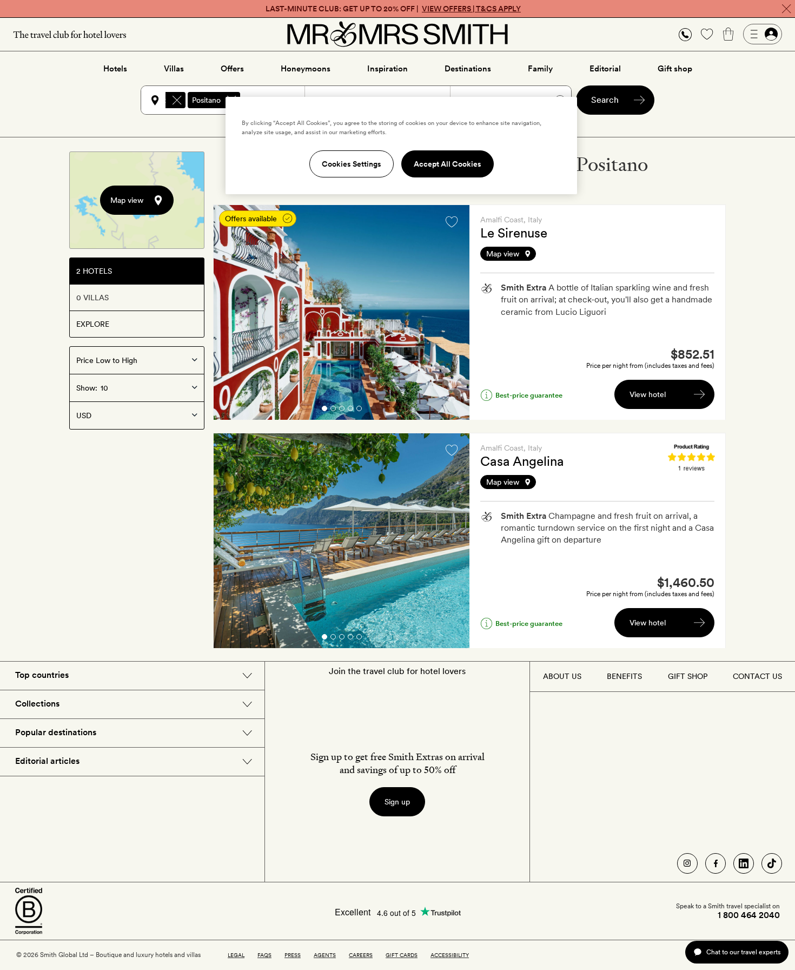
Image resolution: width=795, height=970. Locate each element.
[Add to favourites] (451, 222)
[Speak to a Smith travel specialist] (685, 34)
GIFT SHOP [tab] (687, 676)
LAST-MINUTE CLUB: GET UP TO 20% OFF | (393, 8)
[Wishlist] (707, 34)
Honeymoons (305, 69)
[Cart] (728, 34)
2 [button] (333, 410)
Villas (174, 69)
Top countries (42, 675)
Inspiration (387, 69)
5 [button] (359, 410)
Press (292, 955)
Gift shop (675, 69)
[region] (401, 145)
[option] (341, 312)
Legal (236, 955)
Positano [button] (206, 100)
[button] (685, 34)
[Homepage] (397, 34)
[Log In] (762, 34)
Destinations (468, 69)
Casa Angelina (522, 461)
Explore (92, 324)
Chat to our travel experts (743, 952)
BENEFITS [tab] (624, 676)
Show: (86, 388)
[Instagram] (687, 863)
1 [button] (324, 410)
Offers (232, 69)
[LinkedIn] (743, 863)
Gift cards (402, 955)
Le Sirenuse (513, 233)
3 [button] (342, 410)
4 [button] (350, 410)
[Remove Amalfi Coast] (176, 100)
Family (540, 69)
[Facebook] (715, 863)
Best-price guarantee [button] (528, 395)
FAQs (264, 955)
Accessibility (449, 955)
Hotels (115, 69)
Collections (37, 703)
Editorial (605, 69)
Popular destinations (55, 732)
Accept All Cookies (447, 164)
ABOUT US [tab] (562, 676)
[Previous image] (230, 313)
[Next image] (453, 313)
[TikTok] (771, 863)
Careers (361, 955)
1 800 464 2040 (749, 915)
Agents (325, 955)
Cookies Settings (351, 164)
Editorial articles (47, 761)
